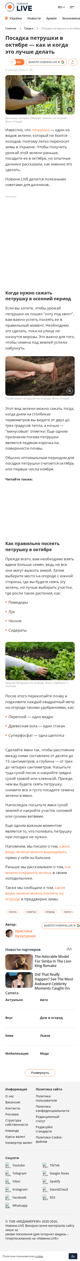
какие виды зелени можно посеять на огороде (35, 893)
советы (31, 912)
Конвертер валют (18, 1142)
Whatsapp (20, 1205)
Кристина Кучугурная (25, 933)
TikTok (55, 1165)
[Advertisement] (40, 240)
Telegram (19, 1173)
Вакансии (12, 1102)
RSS (52, 1197)
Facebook (19, 1197)
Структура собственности (16, 1122)
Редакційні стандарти (44, 1129)
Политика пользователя (46, 1098)
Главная (10, 28)
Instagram (20, 1189)
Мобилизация (16, 1053)
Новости (34, 18)
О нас (9, 1096)
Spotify (55, 1181)
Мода (44, 1053)
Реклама (12, 1114)
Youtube (18, 1165)
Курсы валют (15, 1136)
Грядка (28, 28)
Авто (44, 1000)
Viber (16, 1181)
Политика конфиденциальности (52, 1108)
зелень (69, 912)
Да (73, 1256)
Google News (59, 1173)
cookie (39, 1256)
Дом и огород (51, 1018)
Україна (16, 18)
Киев (9, 1035)
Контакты (12, 1108)
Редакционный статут (47, 1119)
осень (13, 912)
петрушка (41, 129)
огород (50, 912)
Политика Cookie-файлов (49, 1139)
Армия (51, 18)
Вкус (9, 1018)
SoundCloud (59, 1189)
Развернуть (40, 1073)
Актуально (14, 1000)
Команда (12, 1130)
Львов (45, 1035)
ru (60, 7)
